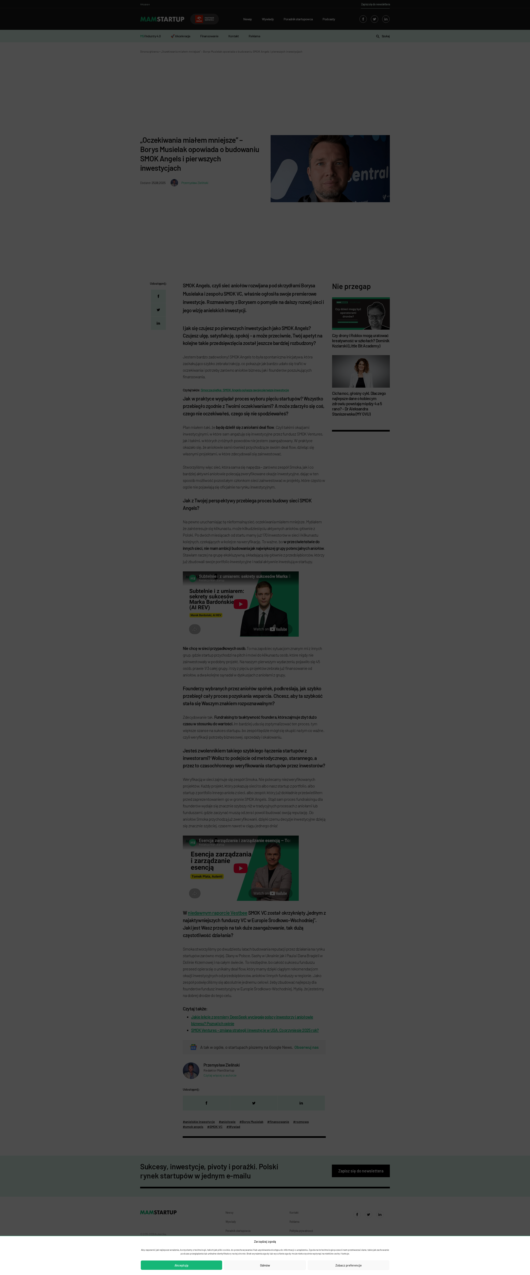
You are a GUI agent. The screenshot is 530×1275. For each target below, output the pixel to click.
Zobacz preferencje (348, 1265)
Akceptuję (181, 1265)
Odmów (265, 1265)
